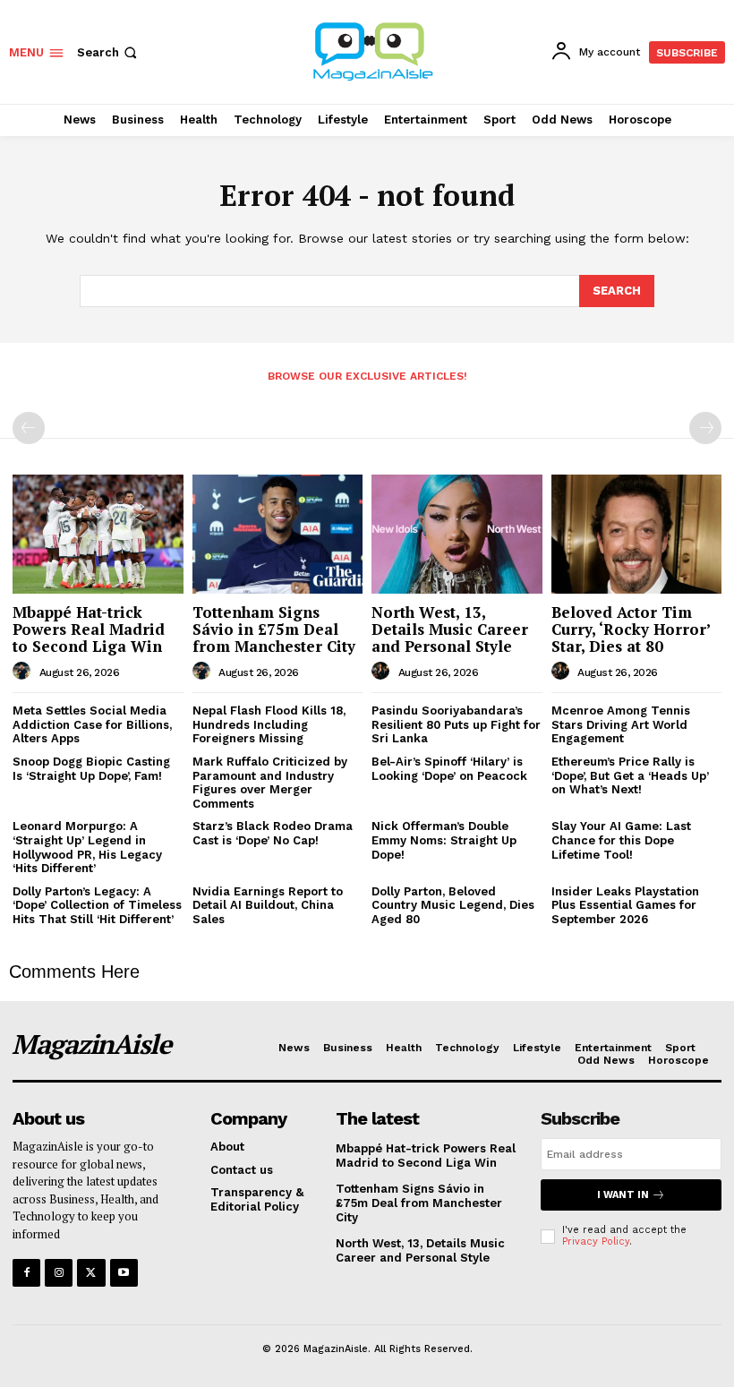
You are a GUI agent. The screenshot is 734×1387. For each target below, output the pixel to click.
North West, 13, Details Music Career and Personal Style (449, 628)
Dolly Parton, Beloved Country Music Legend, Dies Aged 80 (452, 905)
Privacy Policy (595, 1241)
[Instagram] (59, 1273)
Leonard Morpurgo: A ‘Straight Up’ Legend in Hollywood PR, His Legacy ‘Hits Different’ (87, 847)
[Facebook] (26, 1273)
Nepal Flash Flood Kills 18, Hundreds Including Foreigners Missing (269, 724)
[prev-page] (29, 428)
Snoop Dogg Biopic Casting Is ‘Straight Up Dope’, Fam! (91, 769)
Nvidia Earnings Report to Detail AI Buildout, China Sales (267, 905)
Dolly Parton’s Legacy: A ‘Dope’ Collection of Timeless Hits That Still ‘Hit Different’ (97, 905)
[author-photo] (24, 671)
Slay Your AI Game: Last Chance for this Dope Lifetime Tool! (621, 839)
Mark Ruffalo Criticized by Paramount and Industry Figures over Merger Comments (269, 782)
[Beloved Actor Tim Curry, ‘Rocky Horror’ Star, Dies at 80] (636, 534)
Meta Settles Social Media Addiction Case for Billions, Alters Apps (92, 724)
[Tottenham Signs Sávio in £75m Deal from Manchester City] (277, 534)
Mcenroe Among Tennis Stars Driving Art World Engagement (620, 724)
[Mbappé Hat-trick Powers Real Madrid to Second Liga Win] (98, 534)
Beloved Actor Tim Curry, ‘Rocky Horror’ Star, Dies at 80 (631, 628)
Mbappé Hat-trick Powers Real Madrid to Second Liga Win (89, 628)
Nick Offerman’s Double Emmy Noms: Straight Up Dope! (443, 839)
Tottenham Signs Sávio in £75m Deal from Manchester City (273, 628)
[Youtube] (124, 1273)
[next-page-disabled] (705, 428)
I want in (623, 1195)
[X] (91, 1273)
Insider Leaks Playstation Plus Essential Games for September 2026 (625, 905)
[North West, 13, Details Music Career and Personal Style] (456, 534)
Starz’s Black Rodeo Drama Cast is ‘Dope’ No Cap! (272, 833)
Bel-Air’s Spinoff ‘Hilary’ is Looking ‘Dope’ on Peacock (449, 769)
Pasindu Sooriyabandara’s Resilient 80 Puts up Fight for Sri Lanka (456, 724)
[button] (109, 52)
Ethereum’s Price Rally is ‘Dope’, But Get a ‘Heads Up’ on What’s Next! (630, 775)
